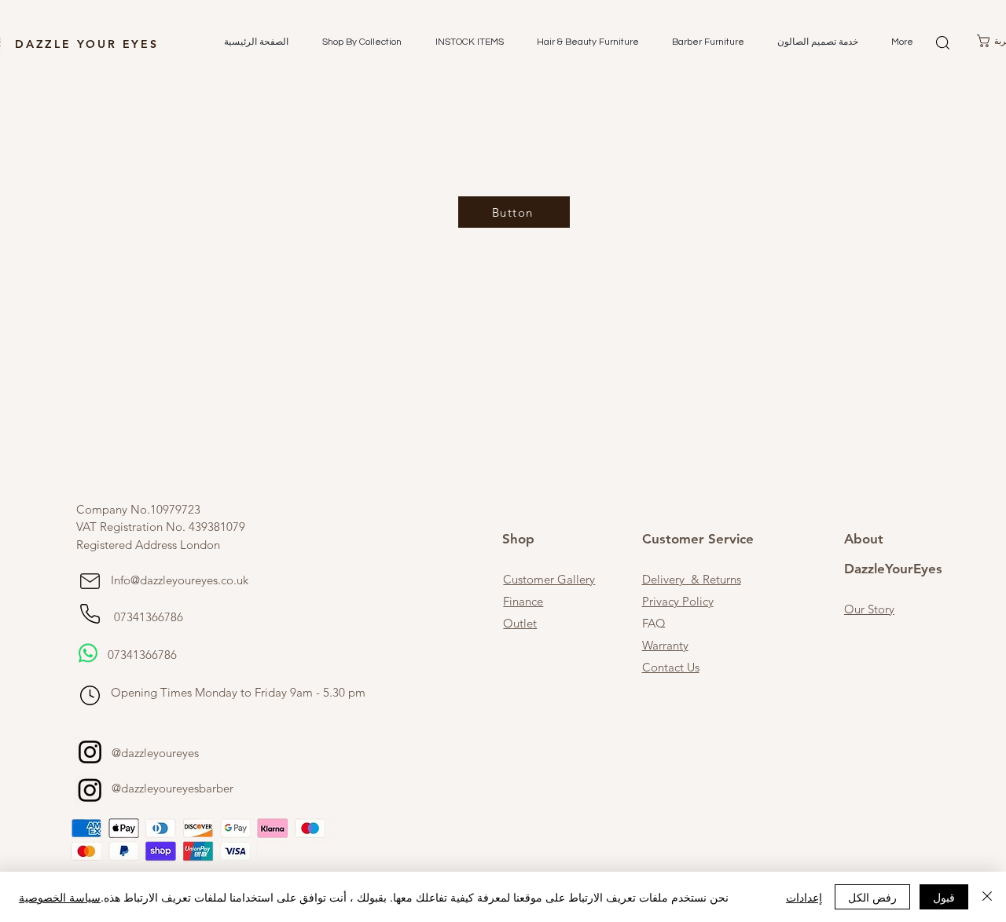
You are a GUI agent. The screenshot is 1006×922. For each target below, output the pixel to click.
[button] (356, 42)
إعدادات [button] (804, 897)
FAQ (654, 623)
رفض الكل (872, 897)
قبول (944, 897)
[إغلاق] (987, 896)
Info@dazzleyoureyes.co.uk (179, 580)
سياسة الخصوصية (60, 897)
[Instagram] (90, 752)
